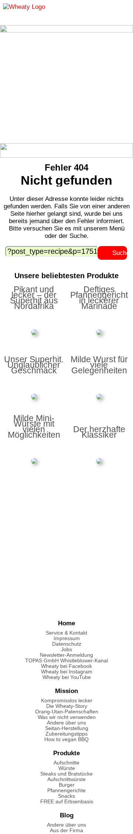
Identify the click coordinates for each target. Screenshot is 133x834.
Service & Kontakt (66, 633)
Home (66, 623)
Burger (67, 785)
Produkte (66, 753)
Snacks (66, 796)
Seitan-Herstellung (66, 728)
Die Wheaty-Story (66, 706)
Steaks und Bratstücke (66, 774)
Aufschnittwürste (66, 779)
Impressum (67, 638)
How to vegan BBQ (66, 739)
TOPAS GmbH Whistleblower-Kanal (66, 660)
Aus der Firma (66, 830)
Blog (67, 815)
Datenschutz (66, 644)
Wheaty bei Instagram (66, 672)
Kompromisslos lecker (66, 700)
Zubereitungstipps (66, 734)
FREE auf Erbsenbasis (66, 801)
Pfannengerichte (66, 790)
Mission (66, 691)
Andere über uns (66, 723)
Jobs (66, 649)
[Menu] (120, 9)
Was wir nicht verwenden (67, 717)
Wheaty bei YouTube (66, 677)
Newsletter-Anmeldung (66, 655)
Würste (66, 768)
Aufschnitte (66, 763)
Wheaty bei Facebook (66, 666)
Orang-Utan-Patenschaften (66, 711)
